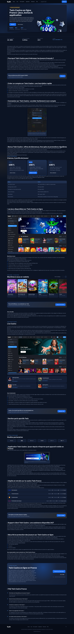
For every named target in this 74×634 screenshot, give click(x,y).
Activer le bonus (12, 172)
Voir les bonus (20, 24)
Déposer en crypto (33, 172)
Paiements (33, 1)
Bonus (14, 1)
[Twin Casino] (9, 2)
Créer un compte (61, 515)
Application (28, 1)
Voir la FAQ (62, 574)
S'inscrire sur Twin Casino (59, 571)
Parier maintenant (53, 172)
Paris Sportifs (22, 1)
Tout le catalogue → (58, 276)
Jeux (17, 1)
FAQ (37, 1)
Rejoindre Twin (61, 411)
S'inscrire (64, 1)
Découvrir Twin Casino (60, 304)
